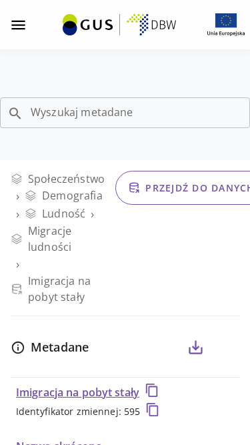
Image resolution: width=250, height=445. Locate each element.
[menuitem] (119, 23)
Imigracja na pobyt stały (77, 392)
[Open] (15, 113)
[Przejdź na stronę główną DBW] (119, 24)
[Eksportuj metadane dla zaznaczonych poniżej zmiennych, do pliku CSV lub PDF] (195, 347)
